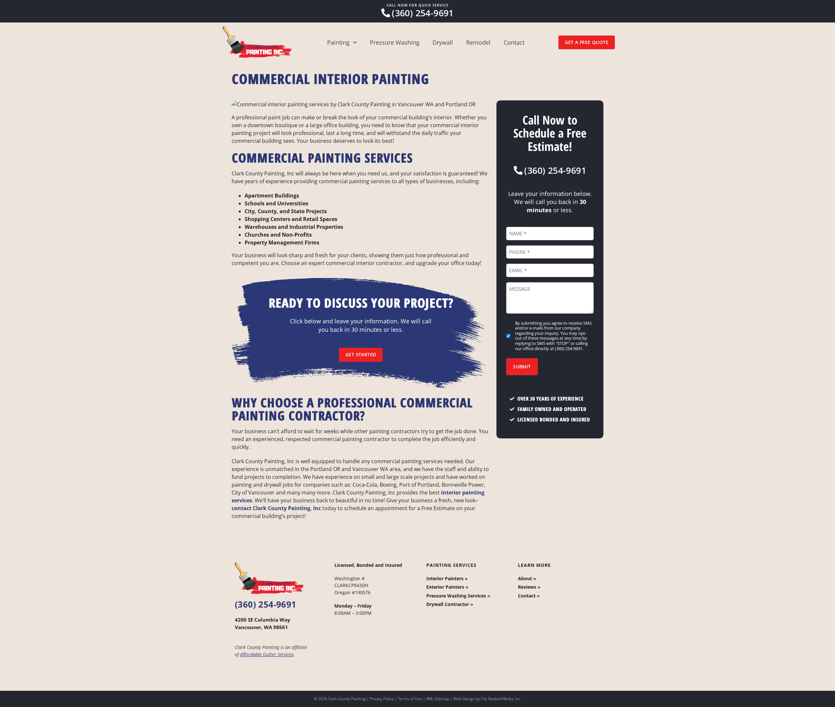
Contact (514, 42)
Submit (522, 366)
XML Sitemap (437, 698)
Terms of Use (410, 698)
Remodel (478, 42)
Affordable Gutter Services (267, 654)
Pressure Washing (394, 42)
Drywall (443, 42)
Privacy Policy (382, 698)
